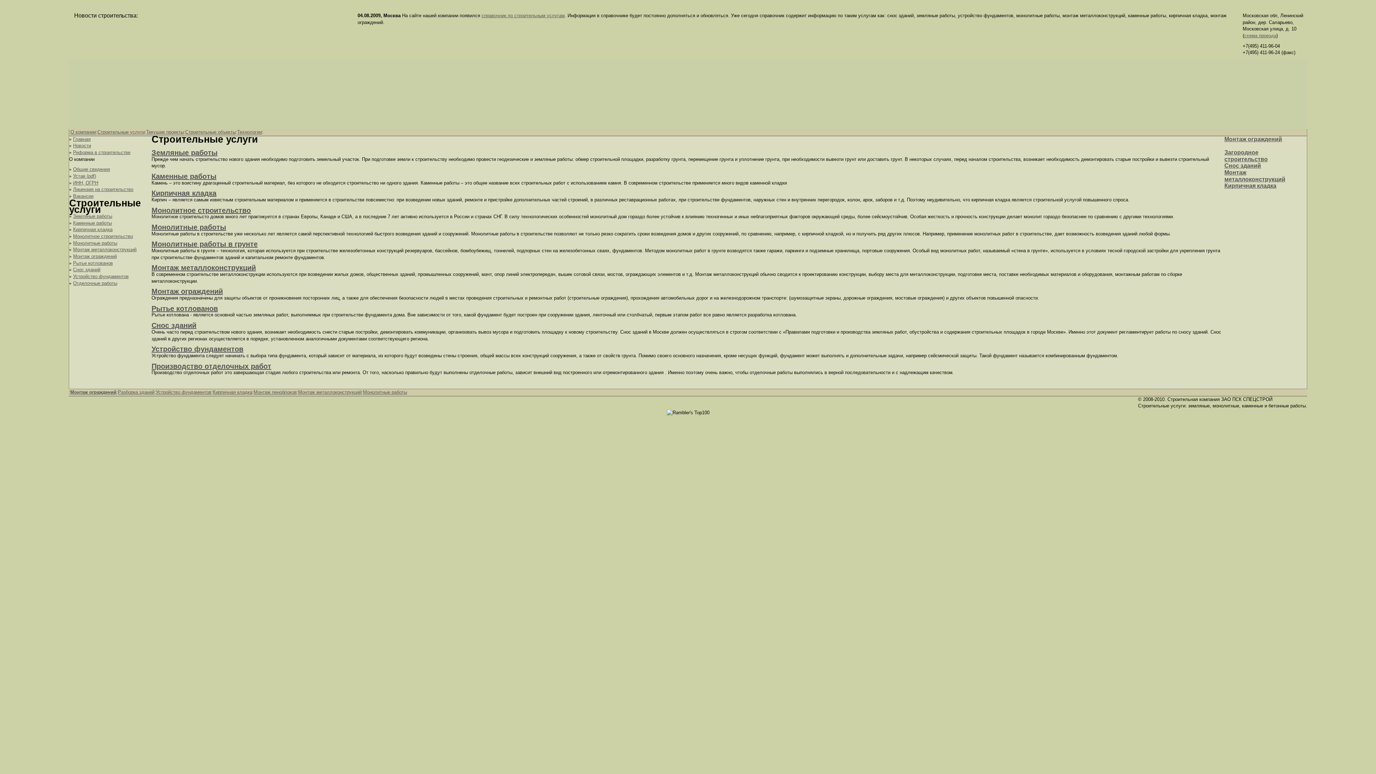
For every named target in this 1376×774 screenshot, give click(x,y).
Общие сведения (91, 169)
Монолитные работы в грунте (205, 244)
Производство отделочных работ (211, 366)
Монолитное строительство (103, 236)
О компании (83, 132)
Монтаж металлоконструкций (105, 249)
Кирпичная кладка (93, 229)
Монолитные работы (95, 243)
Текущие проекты (165, 132)
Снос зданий (86, 269)
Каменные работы (92, 223)
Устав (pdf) (84, 176)
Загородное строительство (1246, 155)
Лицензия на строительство (103, 189)
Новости (82, 145)
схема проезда (1260, 35)
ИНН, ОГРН (85, 183)
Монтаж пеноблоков (275, 392)
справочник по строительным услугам (523, 15)
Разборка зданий (136, 392)
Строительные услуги (121, 132)
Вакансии (83, 196)
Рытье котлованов (93, 263)
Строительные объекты (210, 132)
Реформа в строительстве (101, 152)
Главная (82, 139)
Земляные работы (92, 216)
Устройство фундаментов (101, 276)
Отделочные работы (95, 283)
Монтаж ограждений (95, 256)
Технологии (249, 132)
